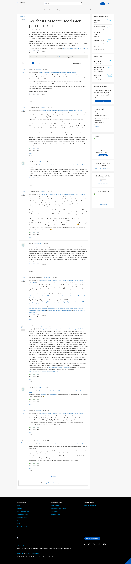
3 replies (31, 271)
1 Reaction (43, 94)
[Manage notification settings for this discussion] (84, 52)
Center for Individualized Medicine (58, 508)
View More (53, 476)
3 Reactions (43, 264)
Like (30, 52)
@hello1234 (38, 161)
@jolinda (66, 367)
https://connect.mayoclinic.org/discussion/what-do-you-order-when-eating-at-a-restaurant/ (56, 308)
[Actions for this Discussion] (87, 52)
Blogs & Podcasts (62, 10)
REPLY (30, 99)
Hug (38, 52)
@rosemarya (47, 277)
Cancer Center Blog (55, 505)
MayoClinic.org (20, 545)
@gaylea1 (60, 367)
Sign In (110, 3)
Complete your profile (103, 183)
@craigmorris (33, 312)
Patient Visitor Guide (55, 514)
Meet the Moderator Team (23, 511)
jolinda (36, 29)
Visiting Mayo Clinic (99, 26)
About (18, 505)
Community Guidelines (22, 517)
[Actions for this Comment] (87, 95)
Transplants (22, 16)
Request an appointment (103, 101)
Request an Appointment (92, 538)
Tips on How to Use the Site (103, 168)
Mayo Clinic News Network (90, 505)
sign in (47, 483)
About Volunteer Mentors (22, 514)
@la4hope (76, 310)
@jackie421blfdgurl (66, 310)
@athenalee (38, 69)
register (53, 483)
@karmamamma (41, 310)
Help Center (90, 10)
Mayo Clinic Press (54, 511)
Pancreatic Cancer (99, 40)
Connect (22, 2)
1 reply (30, 101)
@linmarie (57, 310)
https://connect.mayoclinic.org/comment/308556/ (44, 371)
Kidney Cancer (98, 47)
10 (39, 63)
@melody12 (50, 310)
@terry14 (82, 310)
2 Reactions (43, 51)
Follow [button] (109, 20)
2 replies (31, 155)
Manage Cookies (35, 553)
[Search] (45, 3)
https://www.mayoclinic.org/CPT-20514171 (75, 48)
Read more (103, 155)
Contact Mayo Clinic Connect (23, 526)
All (111, 16)
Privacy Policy (28, 553)
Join (103, 4)
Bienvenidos (103, 204)
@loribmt (43, 107)
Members (80, 10)
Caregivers (97, 20)
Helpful (34, 52)
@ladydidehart (52, 367)
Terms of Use (20, 553)
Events (72, 10)
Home (39, 10)
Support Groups (48, 10)
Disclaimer (19, 520)
